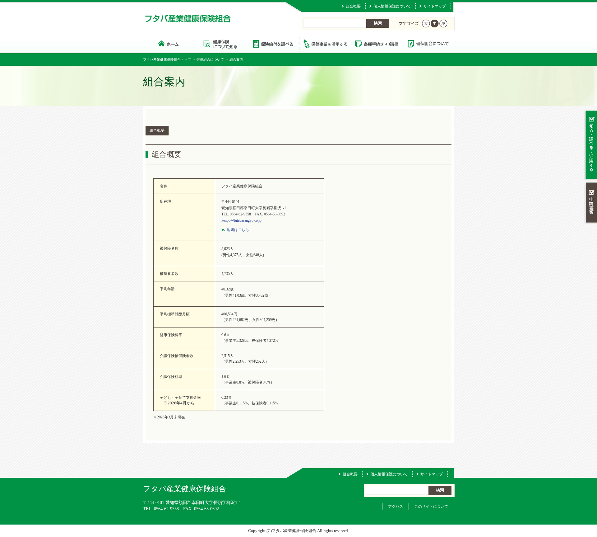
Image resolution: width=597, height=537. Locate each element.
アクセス (395, 506)
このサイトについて (431, 506)
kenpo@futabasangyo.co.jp (241, 220)
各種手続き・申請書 (376, 43)
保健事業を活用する (324, 43)
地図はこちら (238, 230)
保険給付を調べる (273, 43)
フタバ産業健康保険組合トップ (167, 59)
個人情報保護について (392, 6)
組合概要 (353, 6)
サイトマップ (434, 6)
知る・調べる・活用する (590, 145)
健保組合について (428, 43)
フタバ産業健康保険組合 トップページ (169, 43)
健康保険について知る (221, 43)
